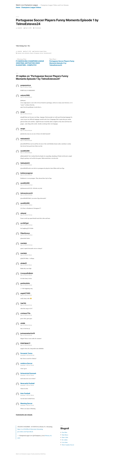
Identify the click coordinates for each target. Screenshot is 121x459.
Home (18, 7)
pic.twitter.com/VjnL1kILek (25, 432)
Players (31, 53)
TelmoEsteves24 (47, 53)
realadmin (19, 28)
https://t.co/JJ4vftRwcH (24, 429)
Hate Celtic (65, 437)
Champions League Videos (31, 7)
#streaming (40, 429)
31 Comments (38, 28)
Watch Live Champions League (27, 5)
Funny (23, 53)
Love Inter (65, 442)
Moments (27, 53)
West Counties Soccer (68, 445)
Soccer (41, 53)
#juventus (33, 429)
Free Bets (64, 432)
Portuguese (36, 53)
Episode (19, 53)
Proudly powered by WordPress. (38, 454)
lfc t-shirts (64, 440)
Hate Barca (65, 435)
